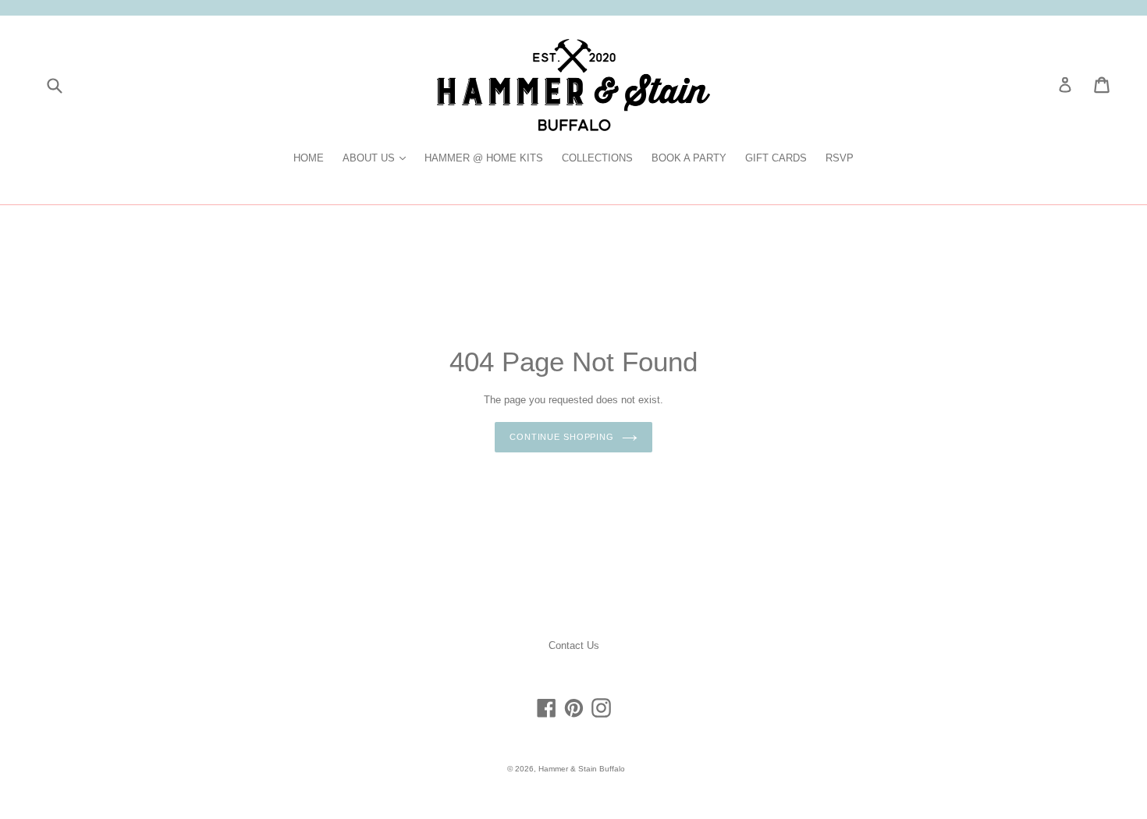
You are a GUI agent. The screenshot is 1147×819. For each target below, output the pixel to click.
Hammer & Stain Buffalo (581, 768)
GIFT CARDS (776, 158)
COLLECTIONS (597, 158)
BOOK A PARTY (689, 158)
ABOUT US (378, 157)
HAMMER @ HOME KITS (483, 158)
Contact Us (574, 645)
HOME (308, 158)
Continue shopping (562, 436)
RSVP (840, 158)
